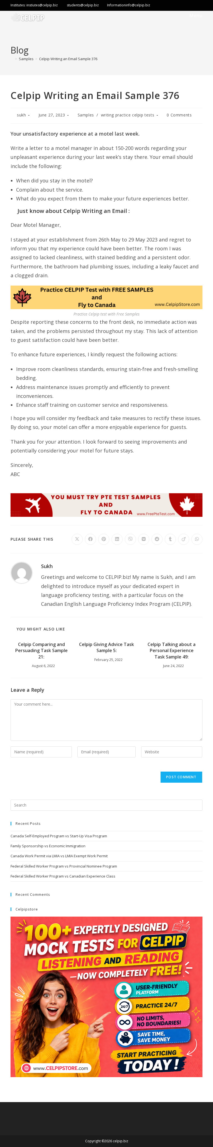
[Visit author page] (22, 572)
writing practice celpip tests (127, 115)
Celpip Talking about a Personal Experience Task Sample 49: (172, 650)
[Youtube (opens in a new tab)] (198, 5)
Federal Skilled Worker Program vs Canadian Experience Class (63, 876)
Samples (86, 115)
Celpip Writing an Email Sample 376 (68, 58)
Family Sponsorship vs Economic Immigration (48, 845)
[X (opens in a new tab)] (157, 5)
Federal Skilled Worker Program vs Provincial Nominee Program (64, 866)
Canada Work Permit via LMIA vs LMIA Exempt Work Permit (59, 855)
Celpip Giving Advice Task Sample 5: (106, 647)
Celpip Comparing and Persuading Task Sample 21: (41, 650)
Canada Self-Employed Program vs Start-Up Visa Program (59, 835)
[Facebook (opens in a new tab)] (176, 5)
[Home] (12, 58)
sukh (21, 115)
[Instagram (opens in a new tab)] (188, 5)
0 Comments (179, 115)
